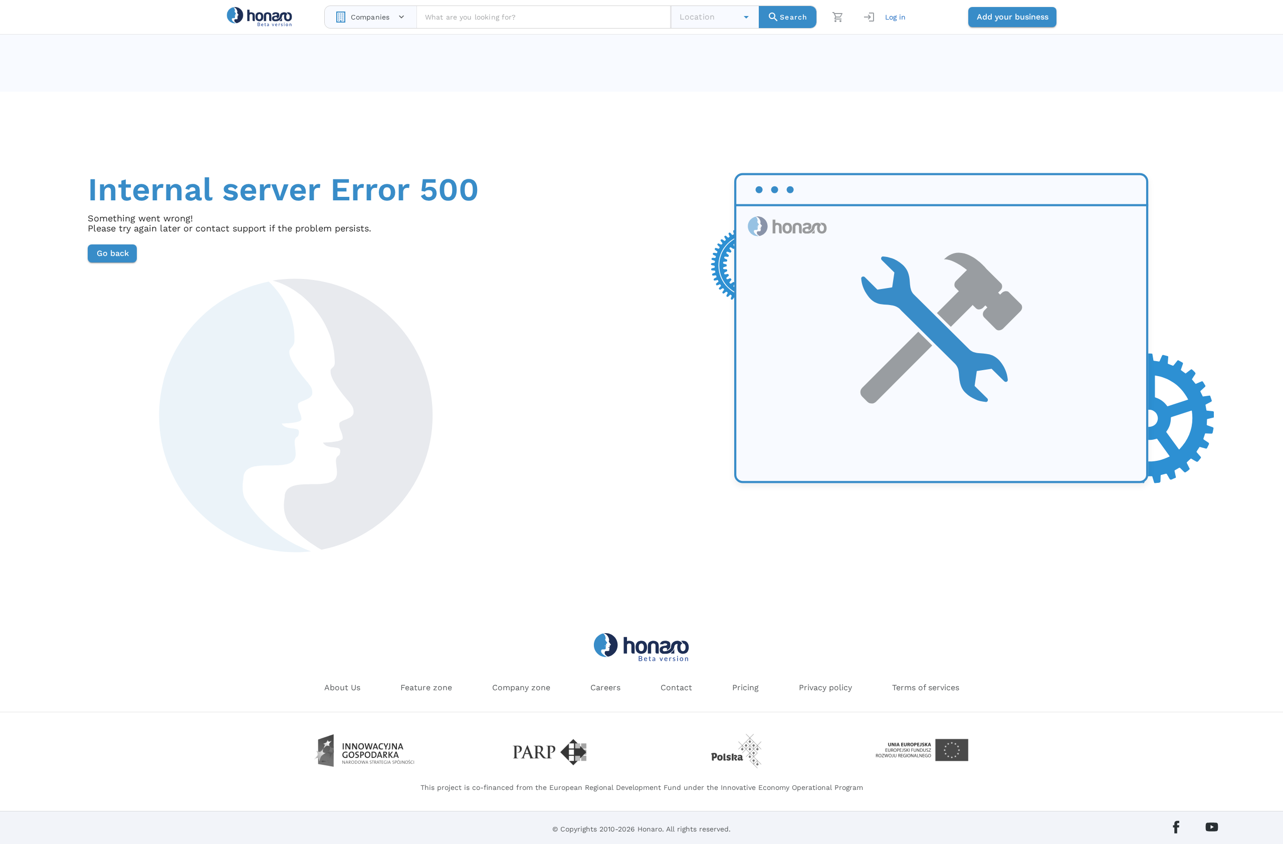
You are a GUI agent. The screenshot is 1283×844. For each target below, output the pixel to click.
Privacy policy (825, 687)
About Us (342, 687)
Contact (676, 687)
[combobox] (370, 17)
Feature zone (426, 687)
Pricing (745, 687)
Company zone (521, 687)
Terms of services (925, 687)
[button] (746, 17)
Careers (605, 687)
